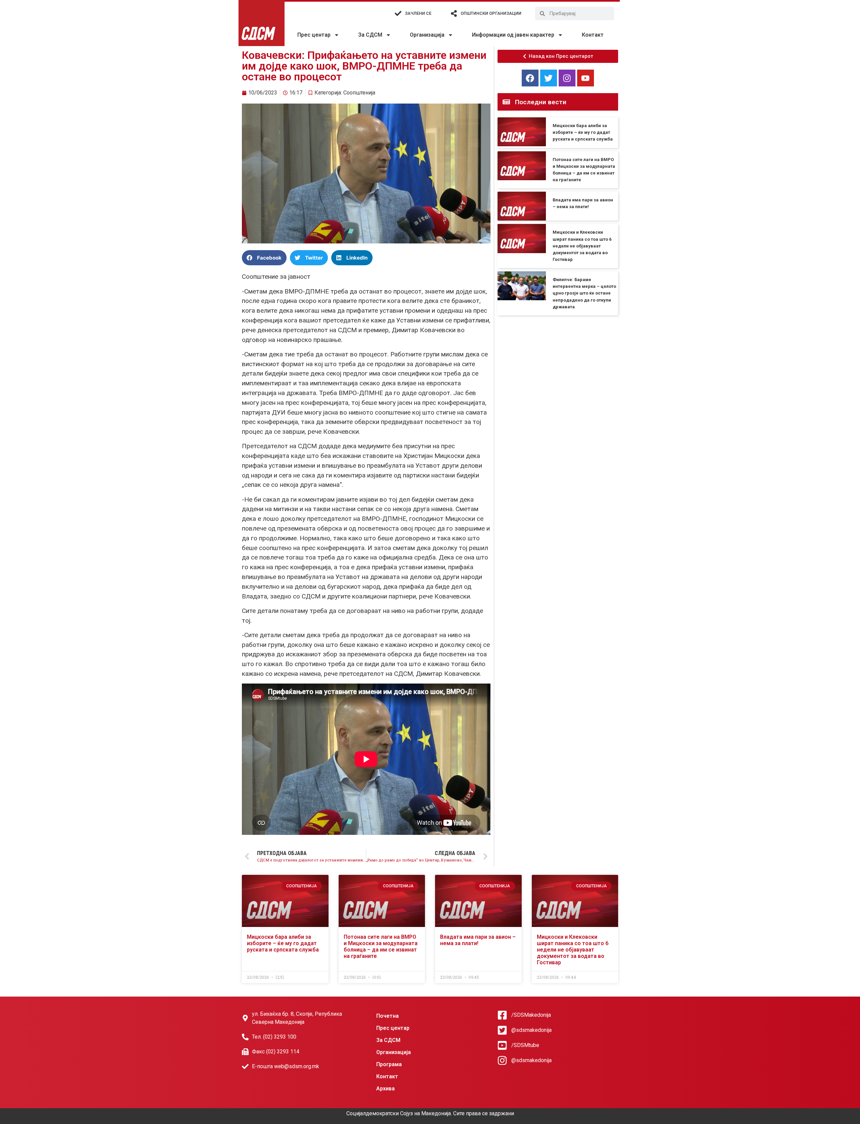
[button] (264, 257)
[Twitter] (548, 78)
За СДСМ (370, 35)
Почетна (387, 1016)
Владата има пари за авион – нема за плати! (478, 940)
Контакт (593, 35)
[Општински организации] (453, 13)
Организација (427, 35)
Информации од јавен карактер (513, 35)
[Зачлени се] (398, 13)
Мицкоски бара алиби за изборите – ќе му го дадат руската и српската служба (583, 132)
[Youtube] (585, 78)
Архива (385, 1088)
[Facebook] (530, 78)
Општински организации (491, 13)
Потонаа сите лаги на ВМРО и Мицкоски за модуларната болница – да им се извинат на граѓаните (381, 947)
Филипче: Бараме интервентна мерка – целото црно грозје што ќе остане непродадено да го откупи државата (584, 293)
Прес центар (314, 35)
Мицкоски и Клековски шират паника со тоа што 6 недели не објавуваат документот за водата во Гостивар (582, 246)
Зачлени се (418, 13)
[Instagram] (567, 78)
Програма (389, 1064)
